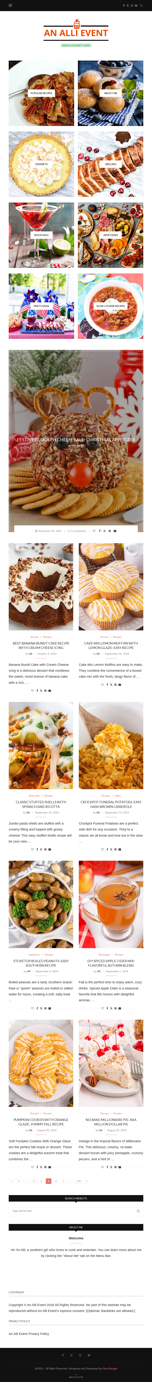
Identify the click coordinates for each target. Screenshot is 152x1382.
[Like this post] (94, 531)
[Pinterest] (136, 5)
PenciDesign (110, 1368)
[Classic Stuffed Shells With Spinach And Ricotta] (41, 745)
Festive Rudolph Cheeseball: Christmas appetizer (76, 439)
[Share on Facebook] (100, 531)
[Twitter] (127, 5)
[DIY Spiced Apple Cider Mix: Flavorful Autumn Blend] (111, 904)
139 (79, 1181)
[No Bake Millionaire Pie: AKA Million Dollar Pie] (111, 1063)
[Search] (141, 5)
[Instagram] (132, 5)
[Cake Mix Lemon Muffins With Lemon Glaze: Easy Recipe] (111, 586)
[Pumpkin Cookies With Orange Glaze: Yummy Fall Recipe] (41, 1063)
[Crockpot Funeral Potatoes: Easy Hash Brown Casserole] (111, 745)
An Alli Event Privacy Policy (29, 1334)
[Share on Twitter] (105, 530)
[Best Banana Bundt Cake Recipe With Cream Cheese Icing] (41, 586)
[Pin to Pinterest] (110, 531)
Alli (82, 445)
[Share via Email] (115, 531)
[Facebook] (124, 5)
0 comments (78, 530)
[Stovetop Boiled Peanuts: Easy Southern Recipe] (41, 904)
